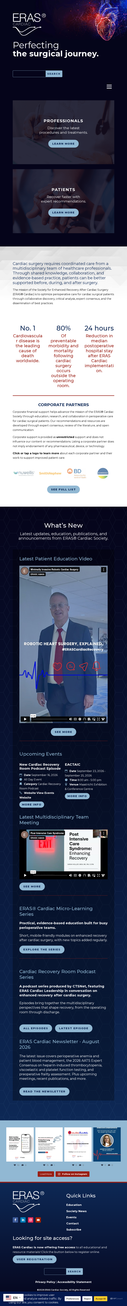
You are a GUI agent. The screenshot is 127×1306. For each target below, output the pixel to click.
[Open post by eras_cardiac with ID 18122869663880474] (78, 1144)
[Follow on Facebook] (15, 1220)
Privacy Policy (45, 1282)
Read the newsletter (44, 1091)
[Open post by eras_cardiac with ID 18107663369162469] (49, 1144)
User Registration (35, 1259)
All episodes (35, 1028)
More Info (32, 804)
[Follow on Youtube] (38, 1220)
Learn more (63, 143)
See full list (63, 489)
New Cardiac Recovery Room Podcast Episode (40, 766)
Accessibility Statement (74, 1282)
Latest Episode (73, 1028)
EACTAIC (72, 765)
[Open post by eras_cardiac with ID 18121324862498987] (20, 1144)
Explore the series (42, 949)
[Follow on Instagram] (30, 1220)
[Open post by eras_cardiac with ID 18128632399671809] (107, 1144)
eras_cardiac (19, 1130)
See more (63, 732)
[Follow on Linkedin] (23, 1220)
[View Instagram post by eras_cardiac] (30, 1158)
